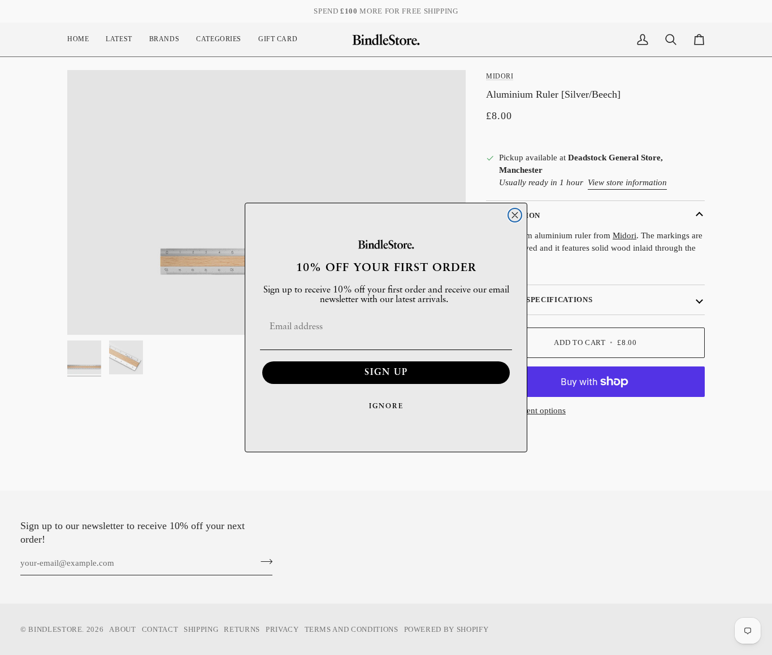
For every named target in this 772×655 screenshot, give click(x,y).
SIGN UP (386, 372)
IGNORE (386, 406)
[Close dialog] (515, 215)
